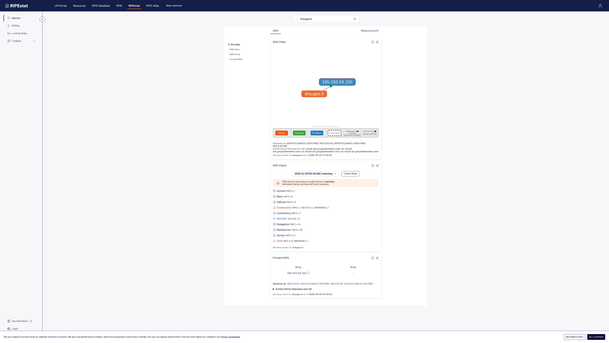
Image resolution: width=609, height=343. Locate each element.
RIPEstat (134, 5)
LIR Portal (61, 5)
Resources (79, 5)
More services (174, 5)
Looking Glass (19, 33)
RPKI (119, 5)
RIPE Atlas (152, 5)
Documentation (20, 321)
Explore (16, 18)
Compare (16, 41)
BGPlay (16, 25)
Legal (15, 328)
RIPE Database (101, 5)
